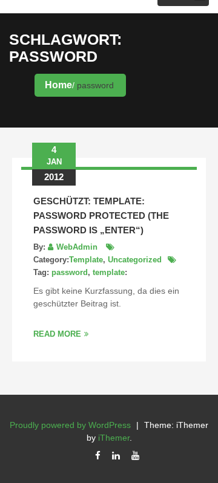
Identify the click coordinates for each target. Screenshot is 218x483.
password (69, 272)
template (109, 272)
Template (86, 259)
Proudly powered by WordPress (70, 425)
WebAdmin (76, 246)
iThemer (114, 437)
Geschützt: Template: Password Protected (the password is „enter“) (101, 215)
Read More (57, 334)
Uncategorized (135, 259)
